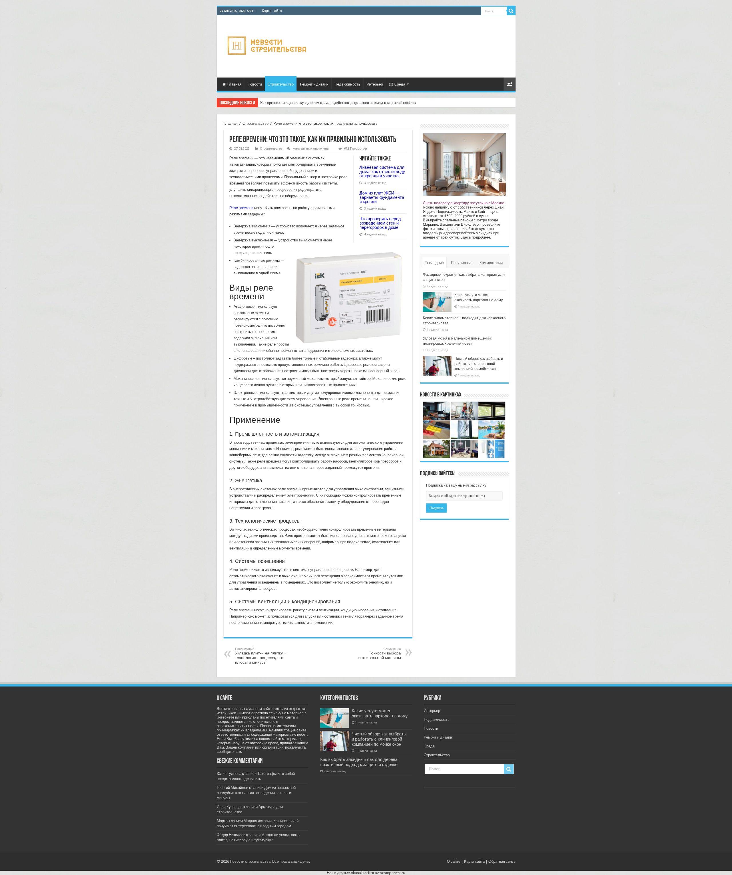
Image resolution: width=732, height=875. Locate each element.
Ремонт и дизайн (314, 84)
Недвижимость (347, 84)
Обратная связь (502, 861)
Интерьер (375, 84)
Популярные (461, 263)
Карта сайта (272, 11)
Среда (399, 84)
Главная (234, 84)
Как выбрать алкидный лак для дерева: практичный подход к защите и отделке (359, 762)
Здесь (465, 237)
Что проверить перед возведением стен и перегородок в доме (380, 223)
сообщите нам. (229, 751)
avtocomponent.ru (390, 873)
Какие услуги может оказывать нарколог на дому (380, 713)
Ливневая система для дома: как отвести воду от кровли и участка (382, 171)
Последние (434, 263)
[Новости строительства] (268, 45)
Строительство (281, 84)
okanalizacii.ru (362, 873)
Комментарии (491, 263)
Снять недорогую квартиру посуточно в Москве (463, 203)
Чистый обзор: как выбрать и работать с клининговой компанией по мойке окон (478, 363)
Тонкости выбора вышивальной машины (379, 653)
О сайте (453, 861)
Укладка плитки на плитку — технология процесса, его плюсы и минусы (261, 655)
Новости (255, 84)
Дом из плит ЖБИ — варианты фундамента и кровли (381, 197)
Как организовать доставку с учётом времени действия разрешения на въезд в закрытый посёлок (338, 102)
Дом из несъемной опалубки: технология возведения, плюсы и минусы (256, 792)
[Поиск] (511, 11)
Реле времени (241, 208)
